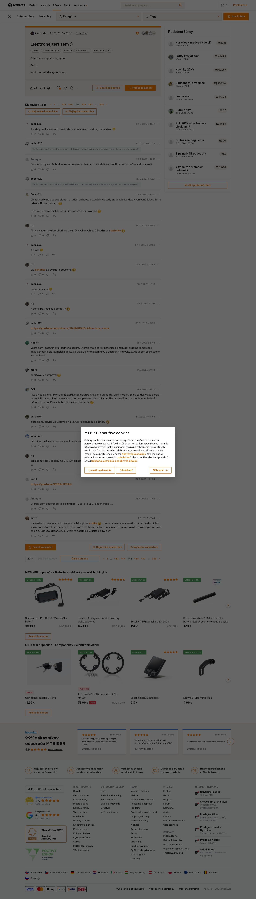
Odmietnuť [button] (126, 470)
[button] (124, 457)
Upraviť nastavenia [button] (99, 470)
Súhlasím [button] (160, 470)
